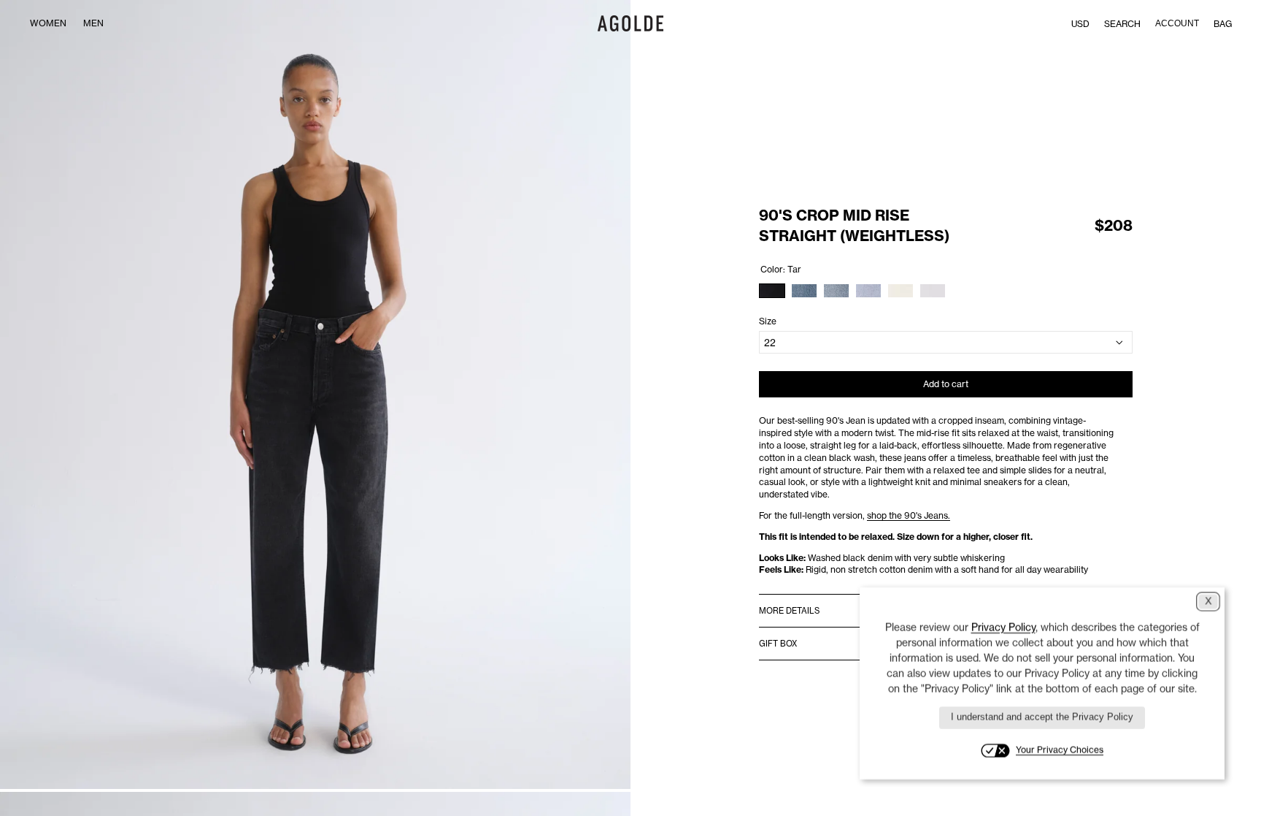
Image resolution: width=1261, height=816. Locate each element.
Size (767, 321)
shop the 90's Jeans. (908, 515)
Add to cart (945, 383)
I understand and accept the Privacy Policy (1042, 717)
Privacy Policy (1003, 627)
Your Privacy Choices (1059, 749)
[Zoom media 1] (315, 394)
